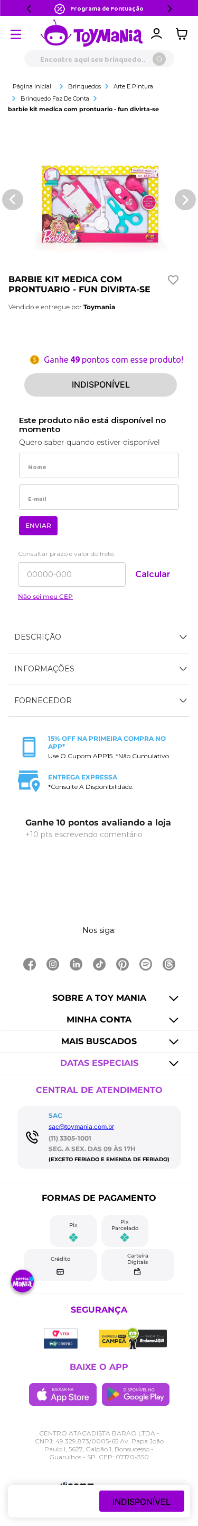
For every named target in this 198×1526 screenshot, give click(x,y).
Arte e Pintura (133, 86)
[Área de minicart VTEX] (184, 33)
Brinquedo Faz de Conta (55, 98)
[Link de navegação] (92, 34)
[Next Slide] (169, 9)
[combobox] (99, 58)
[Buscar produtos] (159, 59)
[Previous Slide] (29, 9)
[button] (99, 637)
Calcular (153, 574)
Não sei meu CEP (45, 596)
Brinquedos (84, 86)
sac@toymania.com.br (81, 1126)
